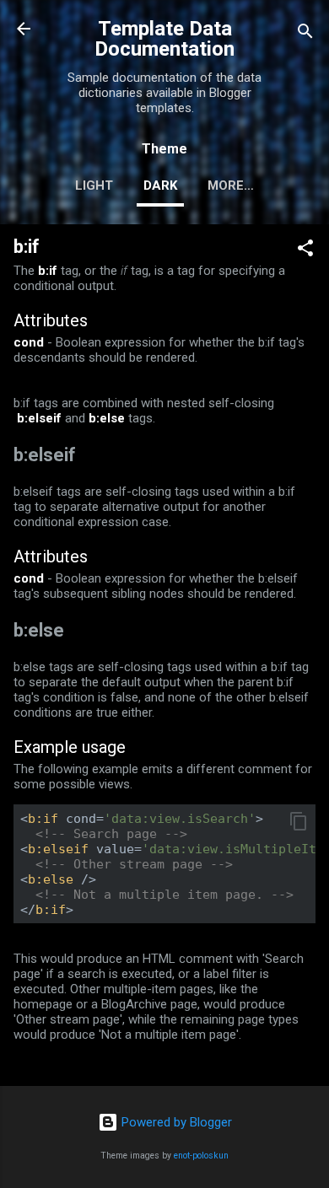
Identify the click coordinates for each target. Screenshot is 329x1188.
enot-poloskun (201, 1155)
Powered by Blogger (175, 1122)
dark (160, 185)
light (94, 185)
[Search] (305, 34)
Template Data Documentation (164, 39)
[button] (305, 251)
